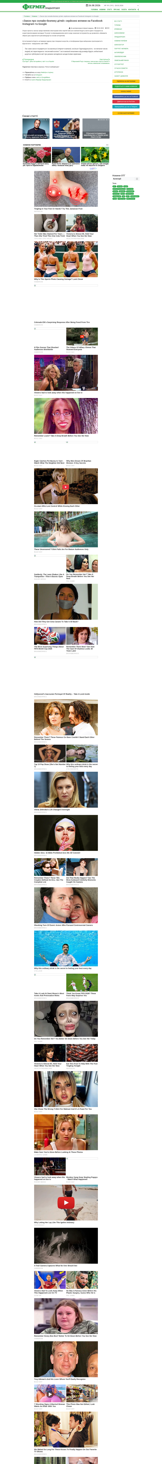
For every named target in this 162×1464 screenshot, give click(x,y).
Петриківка (130, 191)
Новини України (120, 41)
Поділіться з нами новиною (126, 86)
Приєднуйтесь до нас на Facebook (126, 96)
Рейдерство (116, 196)
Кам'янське (129, 194)
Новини (102, 9)
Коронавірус (135, 196)
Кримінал (118, 29)
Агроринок (118, 72)
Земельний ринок (121, 60)
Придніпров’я (119, 37)
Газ (123, 196)
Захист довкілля (121, 76)
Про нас (117, 9)
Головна (94, 9)
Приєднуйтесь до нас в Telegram (126, 107)
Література (121, 199)
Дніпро (115, 191)
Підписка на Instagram (126, 81)
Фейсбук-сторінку (47, 72)
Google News (126, 91)
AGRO (125, 186)
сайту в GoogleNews (43, 77)
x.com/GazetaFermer (126, 113)
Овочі (122, 194)
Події (114, 199)
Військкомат (131, 199)
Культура (130, 189)
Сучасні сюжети (120, 68)
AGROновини (119, 33)
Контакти (132, 9)
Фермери (122, 191)
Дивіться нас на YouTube (126, 101)
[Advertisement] (66, 100)
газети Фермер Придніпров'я (41, 80)
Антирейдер (119, 52)
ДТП (127, 196)
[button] (138, 9)
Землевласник (120, 56)
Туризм (117, 25)
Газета (124, 9)
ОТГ (114, 186)
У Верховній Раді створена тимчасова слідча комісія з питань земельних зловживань (90, 62)
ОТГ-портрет (119, 64)
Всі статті (118, 21)
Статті (109, 9)
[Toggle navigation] (137, 179)
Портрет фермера (121, 49)
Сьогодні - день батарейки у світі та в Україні (38, 61)
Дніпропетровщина (119, 189)
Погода (119, 186)
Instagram (38, 75)
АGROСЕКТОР (119, 45)
